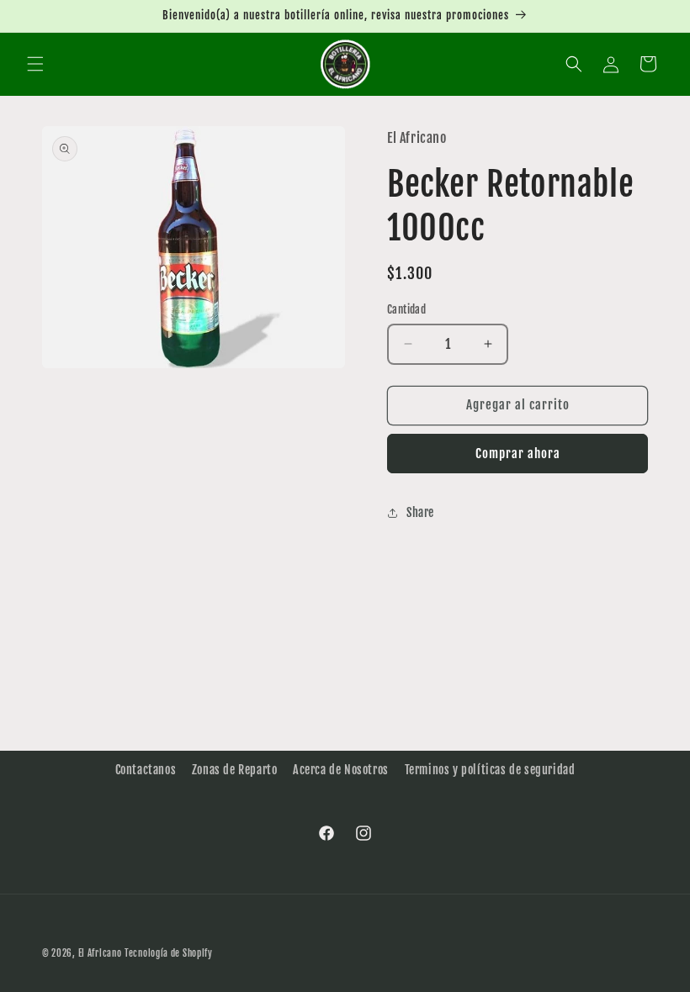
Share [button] (420, 512)
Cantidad (406, 309)
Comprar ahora (517, 454)
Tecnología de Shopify (169, 953)
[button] (35, 63)
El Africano (100, 953)
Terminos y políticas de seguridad (490, 769)
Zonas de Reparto (235, 769)
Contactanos (146, 769)
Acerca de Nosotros (341, 769)
